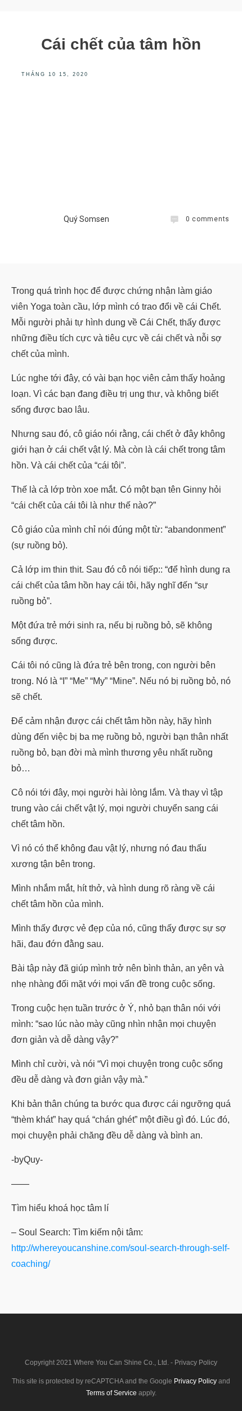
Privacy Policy (195, 1363)
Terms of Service (111, 1393)
